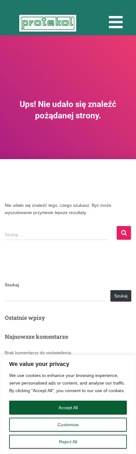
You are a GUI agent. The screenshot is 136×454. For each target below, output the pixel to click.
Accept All (68, 407)
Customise (68, 424)
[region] (68, 404)
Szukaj (12, 284)
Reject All (68, 441)
